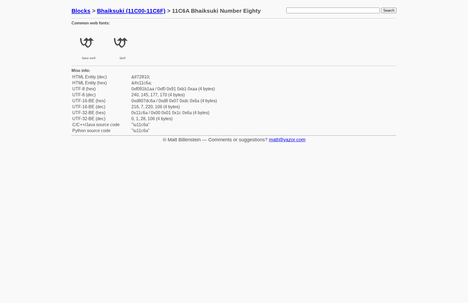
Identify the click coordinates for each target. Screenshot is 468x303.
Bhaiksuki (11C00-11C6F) (131, 11)
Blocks (81, 11)
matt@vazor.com (287, 139)
